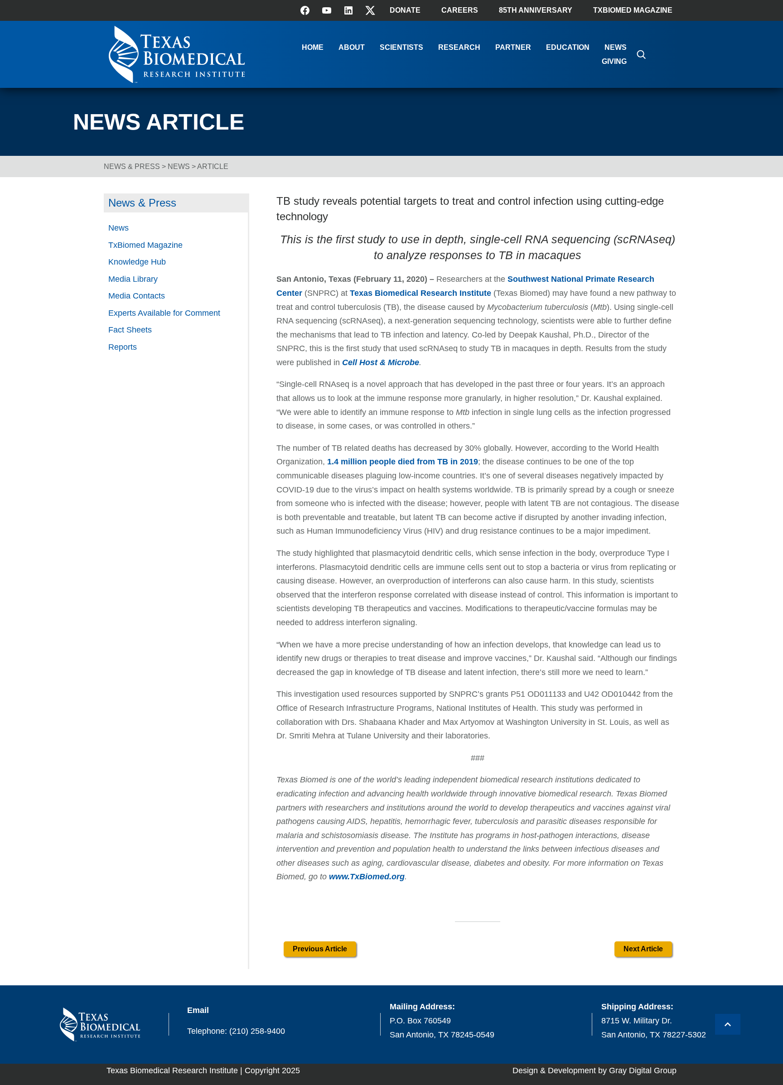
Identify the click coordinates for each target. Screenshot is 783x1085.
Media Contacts (136, 295)
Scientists (401, 47)
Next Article (643, 949)
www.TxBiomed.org (367, 876)
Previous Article (320, 949)
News (615, 47)
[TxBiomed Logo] (177, 80)
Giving (614, 61)
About (351, 47)
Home (313, 47)
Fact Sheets (130, 329)
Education (568, 47)
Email (198, 1010)
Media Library (133, 279)
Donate (405, 10)
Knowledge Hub (137, 261)
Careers (459, 10)
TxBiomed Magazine (632, 10)
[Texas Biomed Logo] (100, 1025)
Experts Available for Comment (164, 313)
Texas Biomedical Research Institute (421, 293)
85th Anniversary (535, 10)
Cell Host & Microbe (380, 362)
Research (459, 47)
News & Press (132, 166)
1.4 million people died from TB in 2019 (402, 461)
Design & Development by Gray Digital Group (594, 1070)
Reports (122, 347)
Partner (513, 47)
